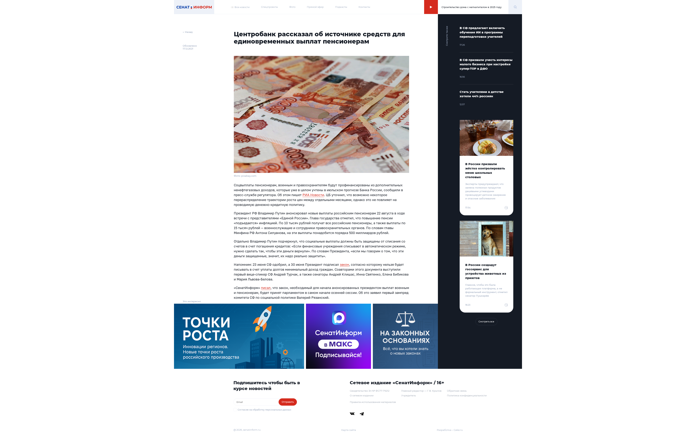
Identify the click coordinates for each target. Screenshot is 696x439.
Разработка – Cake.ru (450, 429)
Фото (292, 6)
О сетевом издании (362, 395)
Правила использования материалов (373, 402)
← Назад (188, 31)
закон (344, 264)
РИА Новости (313, 195)
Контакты (364, 6)
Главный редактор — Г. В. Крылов (421, 390)
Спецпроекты (269, 6)
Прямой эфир (315, 6)
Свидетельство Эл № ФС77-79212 (369, 390)
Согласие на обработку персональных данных (264, 409)
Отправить (288, 402)
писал (266, 288)
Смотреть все (486, 321)
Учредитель (408, 395)
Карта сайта (348, 429)
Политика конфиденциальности (467, 395)
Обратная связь (457, 390)
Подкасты (341, 6)
